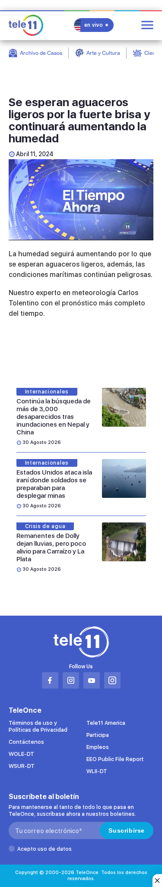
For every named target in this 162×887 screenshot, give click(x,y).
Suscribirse (126, 830)
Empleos (97, 747)
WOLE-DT (21, 754)
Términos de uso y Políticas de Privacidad (38, 726)
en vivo (93, 25)
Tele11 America (105, 723)
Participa (97, 735)
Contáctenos (26, 742)
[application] (81, 199)
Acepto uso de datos (44, 849)
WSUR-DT (22, 766)
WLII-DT (96, 771)
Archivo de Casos (41, 53)
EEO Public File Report (115, 759)
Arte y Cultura (103, 53)
